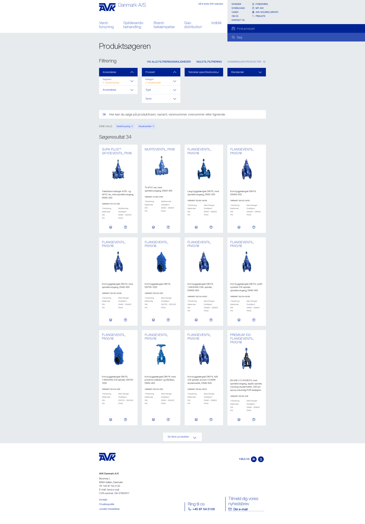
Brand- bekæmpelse (164, 25)
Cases (235, 12)
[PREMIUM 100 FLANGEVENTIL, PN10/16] (246, 358)
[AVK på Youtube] (261, 459)
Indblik (216, 23)
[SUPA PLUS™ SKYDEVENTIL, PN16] (118, 169)
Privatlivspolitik (106, 504)
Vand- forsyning (106, 25)
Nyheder (236, 4)
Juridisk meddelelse (109, 509)
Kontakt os (238, 20)
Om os (235, 16)
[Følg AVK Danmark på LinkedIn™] (254, 459)
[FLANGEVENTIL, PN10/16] (204, 169)
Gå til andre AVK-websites (210, 3)
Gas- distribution (193, 25)
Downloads (238, 8)
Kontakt (103, 499)
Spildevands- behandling (133, 25)
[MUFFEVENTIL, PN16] (161, 165)
